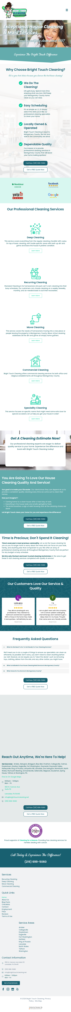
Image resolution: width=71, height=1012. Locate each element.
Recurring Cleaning (9, 879)
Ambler (21, 927)
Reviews (5, 914)
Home (4, 897)
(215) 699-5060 (11, 801)
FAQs (4, 911)
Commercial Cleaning (11, 886)
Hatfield (22, 939)
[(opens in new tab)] (18, 185)
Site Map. (38, 1001)
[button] (35, 251)
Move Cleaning (8, 884)
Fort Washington (25, 937)
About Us (5, 900)
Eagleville (22, 934)
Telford (21, 949)
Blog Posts (6, 902)
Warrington (23, 951)
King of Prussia (25, 942)
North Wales (24, 946)
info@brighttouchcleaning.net (17, 797)
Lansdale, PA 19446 (12, 790)
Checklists (6, 904)
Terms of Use (7, 916)
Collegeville (23, 930)
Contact (5, 907)
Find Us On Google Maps (11, 777)
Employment (7, 909)
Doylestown (23, 932)
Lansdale (22, 944)
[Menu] (67, 10)
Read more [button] (15, 622)
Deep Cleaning (8, 881)
